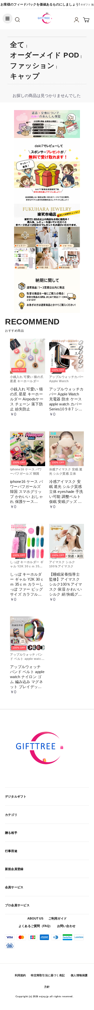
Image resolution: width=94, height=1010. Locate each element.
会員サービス (14, 887)
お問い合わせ (66, 926)
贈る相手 (11, 833)
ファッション (32, 65)
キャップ (25, 76)
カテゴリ (11, 815)
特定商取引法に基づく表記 (48, 975)
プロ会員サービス (17, 905)
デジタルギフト (16, 796)
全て (17, 44)
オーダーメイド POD (44, 55)
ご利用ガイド (57, 918)
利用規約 (20, 975)
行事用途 (11, 851)
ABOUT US (35, 918)
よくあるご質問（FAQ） (35, 926)
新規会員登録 (14, 869)
